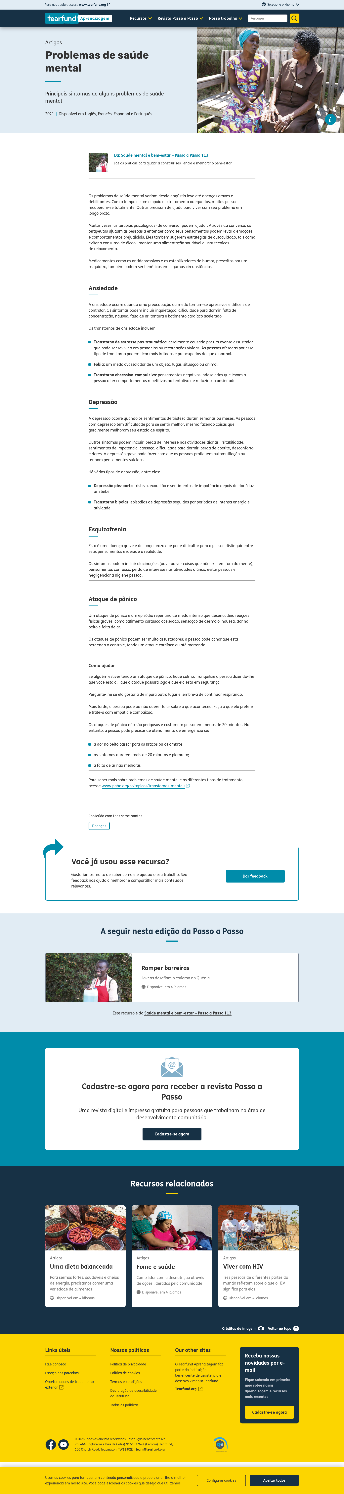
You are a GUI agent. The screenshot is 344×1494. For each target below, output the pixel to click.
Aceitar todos (274, 1480)
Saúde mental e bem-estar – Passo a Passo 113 (188, 1013)
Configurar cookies (221, 1480)
